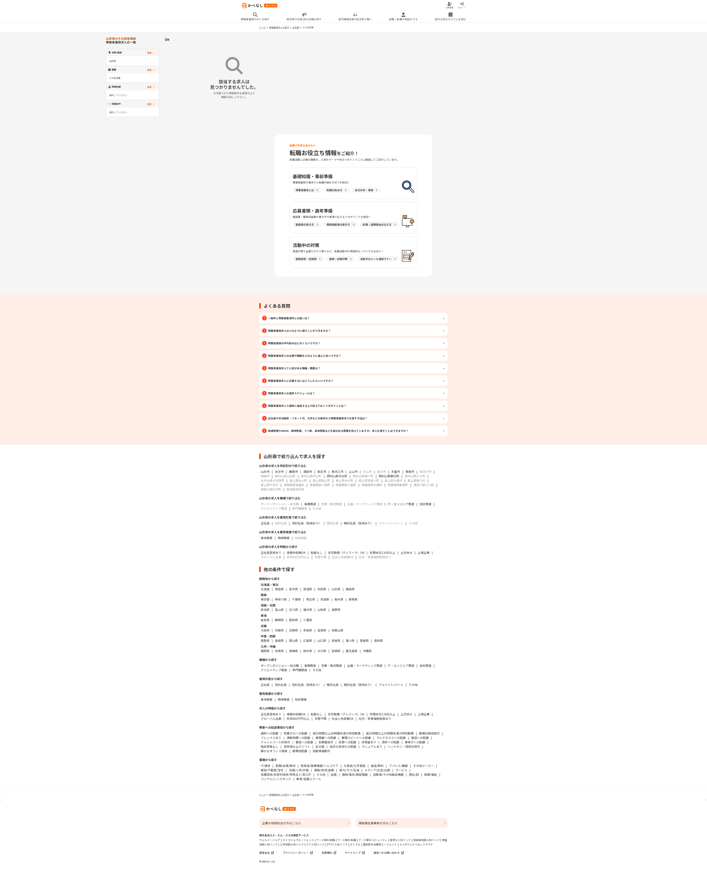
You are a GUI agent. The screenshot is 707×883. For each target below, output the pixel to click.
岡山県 (293, 640)
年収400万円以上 (298, 718)
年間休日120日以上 (382, 552)
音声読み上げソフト (297, 746)
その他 (316, 670)
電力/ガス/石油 (349, 770)
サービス (401, 770)
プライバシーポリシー (296, 852)
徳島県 (336, 640)
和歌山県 (337, 630)
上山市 (353, 471)
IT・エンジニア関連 (401, 504)
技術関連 (425, 504)
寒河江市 (337, 471)
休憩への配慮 (347, 742)
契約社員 (281, 684)
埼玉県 (310, 599)
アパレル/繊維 (398, 765)
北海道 (265, 589)
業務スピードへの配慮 (356, 737)
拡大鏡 (320, 746)
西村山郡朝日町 (389, 476)
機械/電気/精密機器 (355, 774)
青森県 (279, 589)
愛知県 (293, 620)
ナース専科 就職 (325, 840)
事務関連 (310, 504)
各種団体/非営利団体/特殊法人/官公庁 (286, 774)
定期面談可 (326, 742)
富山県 (279, 609)
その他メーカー (423, 765)
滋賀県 (321, 630)
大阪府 (265, 630)
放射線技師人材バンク (426, 840)
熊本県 (307, 651)
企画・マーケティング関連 (364, 665)
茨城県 (324, 599)
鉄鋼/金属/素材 (286, 765)
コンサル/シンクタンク (276, 779)
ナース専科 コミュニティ (372, 840)
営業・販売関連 (331, 665)
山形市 (265, 471)
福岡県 (265, 651)
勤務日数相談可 (429, 733)
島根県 (279, 640)
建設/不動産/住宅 (272, 770)
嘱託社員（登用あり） (358, 523)
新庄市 (321, 471)
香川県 (350, 640)
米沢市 (279, 471)
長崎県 (293, 651)
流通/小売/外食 (299, 770)
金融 (334, 774)
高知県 (378, 640)
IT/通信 (265, 765)
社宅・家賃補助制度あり (375, 718)
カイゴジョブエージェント (298, 840)
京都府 (279, 630)
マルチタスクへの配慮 (391, 737)
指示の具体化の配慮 (343, 746)
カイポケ (404, 844)
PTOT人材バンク (337, 844)
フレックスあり (271, 737)
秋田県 (321, 589)
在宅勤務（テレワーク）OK (346, 552)
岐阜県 (265, 620)
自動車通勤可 (321, 751)
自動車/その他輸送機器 (388, 774)
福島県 (350, 589)
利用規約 (327, 852)
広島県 (307, 640)
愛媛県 (364, 640)
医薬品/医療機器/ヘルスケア (319, 765)
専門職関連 (299, 670)
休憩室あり (369, 742)
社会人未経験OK (343, 718)
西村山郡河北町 (337, 476)
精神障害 (284, 538)
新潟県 (265, 609)
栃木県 (339, 599)
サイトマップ (353, 852)
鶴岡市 (293, 471)
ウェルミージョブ (269, 840)
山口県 (321, 640)
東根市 (409, 471)
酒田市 (307, 471)
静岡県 (279, 620)
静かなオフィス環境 (274, 751)
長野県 (336, 609)
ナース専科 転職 (346, 840)
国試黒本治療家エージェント (380, 844)
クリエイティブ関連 (274, 670)
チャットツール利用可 (275, 742)
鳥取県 (265, 640)
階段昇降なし (269, 746)
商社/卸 (414, 774)
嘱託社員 (333, 684)
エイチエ (355, 844)
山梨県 (321, 609)
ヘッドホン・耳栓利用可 (404, 746)
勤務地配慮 (300, 751)
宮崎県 (336, 651)
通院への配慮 (269, 733)
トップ (262, 27)
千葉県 (296, 599)
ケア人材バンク (315, 844)
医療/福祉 (430, 774)
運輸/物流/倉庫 (324, 770)
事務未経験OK (296, 552)
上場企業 (424, 552)
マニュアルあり (372, 746)
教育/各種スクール (308, 779)
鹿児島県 (352, 651)
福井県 (307, 609)
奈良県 (307, 630)
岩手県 (293, 589)
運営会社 (264, 852)
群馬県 (353, 599)
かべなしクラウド (422, 844)
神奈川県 (281, 599)
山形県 (295, 27)
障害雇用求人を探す (279, 27)
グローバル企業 (271, 718)
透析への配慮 (390, 742)
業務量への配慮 (326, 737)
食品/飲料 (377, 765)
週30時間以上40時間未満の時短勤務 (336, 733)
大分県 (321, 651)
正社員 (265, 523)
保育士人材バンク (400, 840)
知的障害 (301, 699)
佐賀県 (279, 651)
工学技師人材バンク (292, 844)
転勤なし (317, 552)
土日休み (406, 552)
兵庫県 (293, 630)
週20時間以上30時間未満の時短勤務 (390, 733)
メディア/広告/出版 (377, 770)
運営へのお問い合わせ (387, 852)
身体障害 (266, 538)
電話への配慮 (420, 737)
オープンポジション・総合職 (280, 665)
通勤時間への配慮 (298, 737)
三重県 (307, 620)
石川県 (293, 609)
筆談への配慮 (304, 742)
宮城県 (307, 589)
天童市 (395, 471)
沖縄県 (367, 651)
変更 (149, 52)
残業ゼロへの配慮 (295, 733)
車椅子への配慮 (415, 742)
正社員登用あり (271, 552)
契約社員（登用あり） (306, 523)
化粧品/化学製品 (354, 765)
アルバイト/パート (391, 684)
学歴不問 (320, 718)
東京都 (265, 599)
